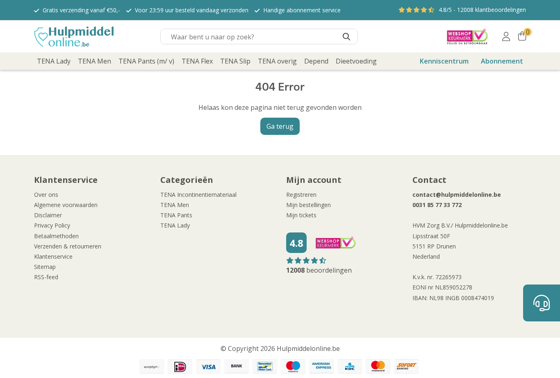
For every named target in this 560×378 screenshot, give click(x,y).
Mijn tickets (301, 215)
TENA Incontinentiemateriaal (198, 194)
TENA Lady (175, 225)
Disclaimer (48, 215)
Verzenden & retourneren (67, 246)
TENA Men (174, 205)
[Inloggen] (506, 36)
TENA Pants (176, 215)
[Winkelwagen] (522, 36)
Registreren (301, 194)
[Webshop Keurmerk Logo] (467, 36)
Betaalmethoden (56, 236)
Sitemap (45, 267)
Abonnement (502, 61)
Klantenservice (53, 256)
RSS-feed (46, 277)
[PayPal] (151, 366)
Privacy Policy (52, 225)
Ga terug (280, 126)
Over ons (46, 194)
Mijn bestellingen (308, 205)
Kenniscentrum (444, 61)
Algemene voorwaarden (66, 205)
